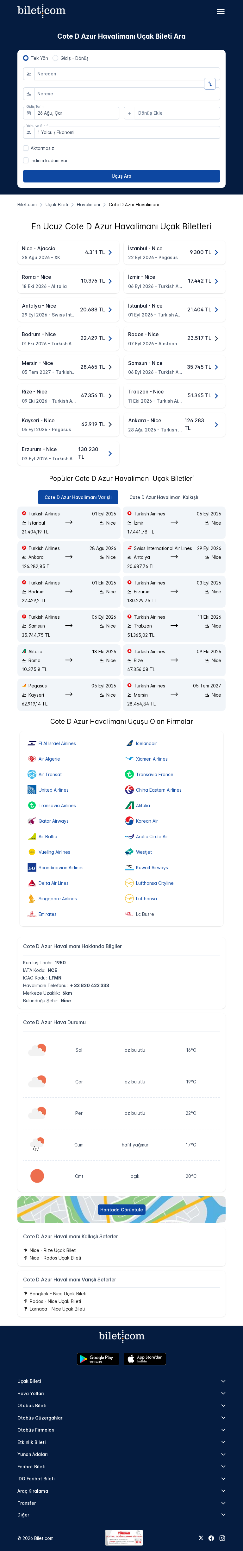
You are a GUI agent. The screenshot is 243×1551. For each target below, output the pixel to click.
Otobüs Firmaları (35, 1430)
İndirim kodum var (49, 160)
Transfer (26, 1503)
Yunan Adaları (32, 1454)
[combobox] (127, 73)
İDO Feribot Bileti (36, 1478)
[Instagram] (222, 1538)
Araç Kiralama (32, 1491)
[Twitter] (201, 1538)
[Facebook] (211, 1538)
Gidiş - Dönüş (74, 58)
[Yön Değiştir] (210, 84)
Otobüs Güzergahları (40, 1417)
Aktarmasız (42, 148)
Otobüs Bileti (32, 1405)
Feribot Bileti (31, 1466)
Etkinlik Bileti (31, 1442)
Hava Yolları (30, 1393)
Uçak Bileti (29, 1381)
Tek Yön (39, 58)
